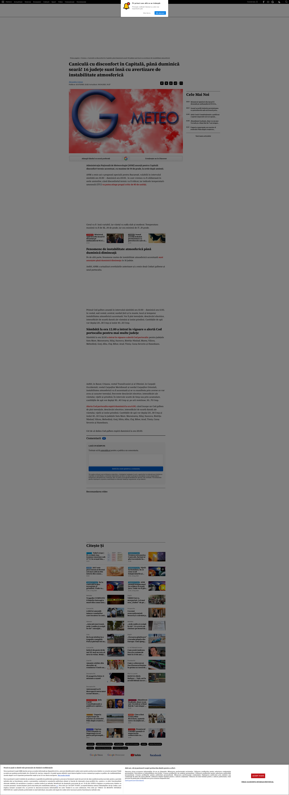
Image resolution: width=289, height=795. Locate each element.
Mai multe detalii (64, 775)
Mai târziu (146, 13)
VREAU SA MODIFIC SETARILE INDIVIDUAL (257, 782)
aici (57, 785)
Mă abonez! (160, 13)
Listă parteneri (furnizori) (134, 780)
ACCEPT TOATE (258, 776)
